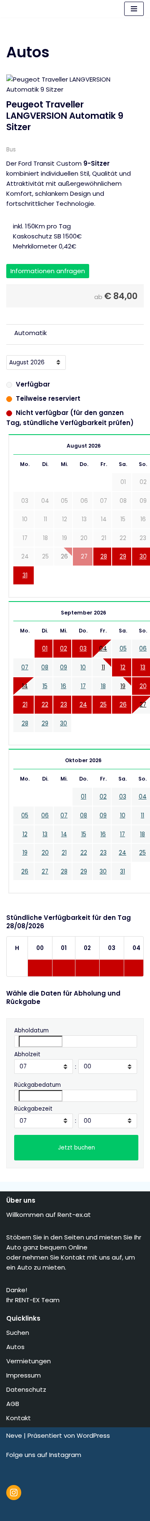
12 (122, 667)
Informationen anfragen (47, 270)
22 (45, 705)
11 (103, 667)
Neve (14, 1435)
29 (123, 557)
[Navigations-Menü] (134, 9)
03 (83, 649)
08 (44, 667)
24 (83, 705)
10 (83, 667)
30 (143, 557)
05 (123, 649)
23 (63, 705)
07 (24, 667)
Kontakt (19, 1417)
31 (25, 575)
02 (63, 649)
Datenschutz (27, 1389)
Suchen (18, 1332)
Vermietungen (29, 1361)
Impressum (24, 1375)
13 (142, 667)
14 (25, 686)
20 (143, 686)
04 (103, 649)
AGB (13, 1403)
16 (63, 686)
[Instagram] (13, 1492)
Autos (16, 1346)
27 (143, 705)
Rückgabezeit (33, 1109)
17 (83, 686)
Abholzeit (27, 1054)
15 (45, 686)
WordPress (93, 1435)
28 (103, 557)
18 (103, 686)
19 (122, 686)
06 (143, 649)
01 (45, 649)
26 (123, 705)
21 (25, 705)
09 (63, 667)
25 (103, 705)
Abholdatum (31, 1030)
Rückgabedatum (37, 1085)
